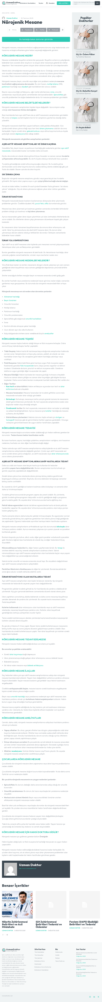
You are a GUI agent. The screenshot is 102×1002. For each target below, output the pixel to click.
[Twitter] (98, 997)
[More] (63, 30)
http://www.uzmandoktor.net (27, 868)
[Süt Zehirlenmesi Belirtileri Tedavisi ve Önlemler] (51, 905)
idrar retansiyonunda (60, 454)
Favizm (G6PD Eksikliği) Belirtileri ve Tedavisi (83, 923)
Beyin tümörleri (10, 300)
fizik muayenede (27, 366)
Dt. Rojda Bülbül (83, 127)
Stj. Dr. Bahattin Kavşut (86, 91)
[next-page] (6, 935)
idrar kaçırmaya (16, 654)
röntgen (58, 417)
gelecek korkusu (33, 131)
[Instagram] (90, 997)
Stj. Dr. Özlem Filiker (85, 54)
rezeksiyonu (16, 751)
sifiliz (47, 203)
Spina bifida (58, 95)
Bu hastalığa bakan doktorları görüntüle (36, 39)
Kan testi (10, 386)
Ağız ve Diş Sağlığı (82, 130)
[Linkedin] (94, 997)
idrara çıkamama (46, 128)
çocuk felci (39, 203)
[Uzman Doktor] (4, 18)
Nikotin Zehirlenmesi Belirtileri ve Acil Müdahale (15, 924)
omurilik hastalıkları (33, 319)
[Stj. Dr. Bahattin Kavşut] (86, 73)
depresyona (20, 134)
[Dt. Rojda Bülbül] (86, 110)
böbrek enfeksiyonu (35, 665)
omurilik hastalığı (18, 696)
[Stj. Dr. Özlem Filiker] (86, 37)
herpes (14, 118)
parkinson (6, 87)
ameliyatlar (49, 333)
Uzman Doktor (12, 18)
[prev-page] (3, 935)
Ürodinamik (11, 408)
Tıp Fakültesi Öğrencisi (83, 57)
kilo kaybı (61, 526)
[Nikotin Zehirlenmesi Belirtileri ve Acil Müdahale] (17, 905)
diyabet (25, 87)
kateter (49, 411)
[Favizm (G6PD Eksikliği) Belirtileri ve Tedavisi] (84, 905)
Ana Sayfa (5, 13)
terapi (60, 548)
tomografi (10, 420)
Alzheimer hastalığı (12, 297)
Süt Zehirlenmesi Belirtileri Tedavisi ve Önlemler (49, 924)
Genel (13, 13)
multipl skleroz (52, 84)
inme (52, 92)
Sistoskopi (10, 399)
